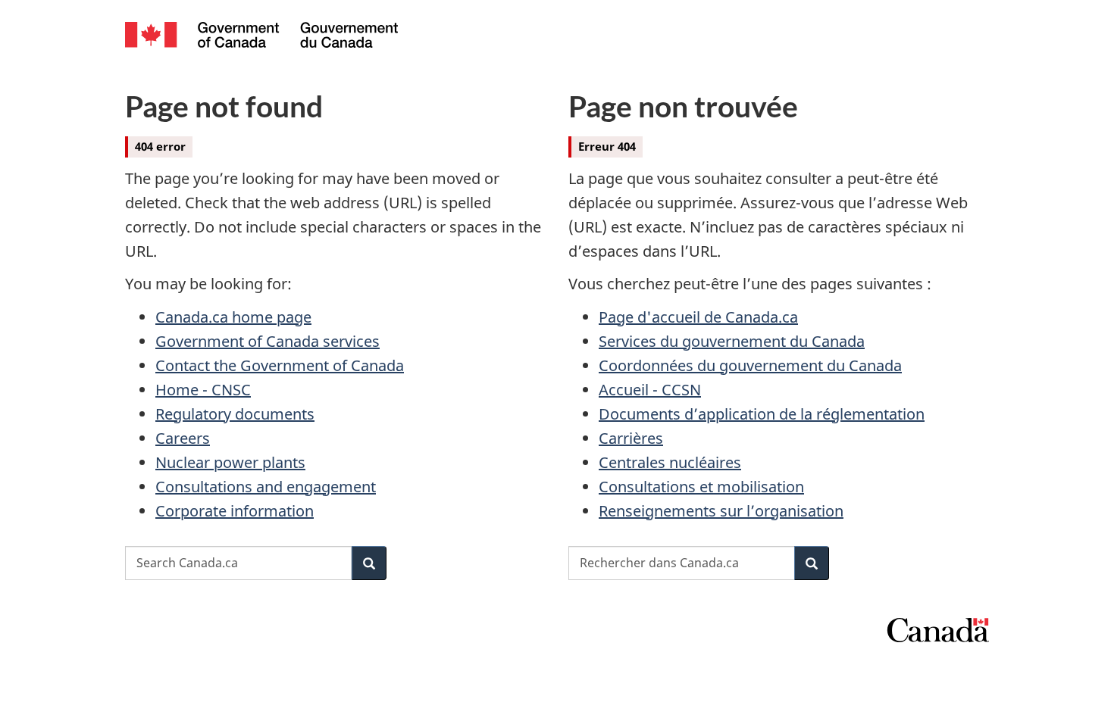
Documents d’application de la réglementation (762, 414)
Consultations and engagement (265, 486)
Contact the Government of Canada (279, 365)
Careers (182, 438)
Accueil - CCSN (650, 389)
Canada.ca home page (233, 317)
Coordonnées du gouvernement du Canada (750, 365)
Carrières (631, 438)
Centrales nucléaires (670, 462)
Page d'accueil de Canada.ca (698, 317)
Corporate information (234, 511)
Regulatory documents (234, 414)
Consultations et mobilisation (701, 486)
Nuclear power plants (230, 462)
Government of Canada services (267, 341)
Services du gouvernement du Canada (732, 341)
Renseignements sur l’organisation (721, 511)
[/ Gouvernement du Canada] (261, 36)
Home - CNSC (203, 389)
